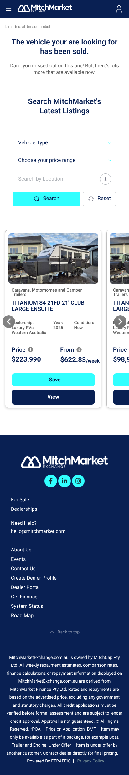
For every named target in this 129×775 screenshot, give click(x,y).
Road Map (22, 615)
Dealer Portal (25, 587)
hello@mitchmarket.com (38, 531)
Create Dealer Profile (34, 578)
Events (18, 559)
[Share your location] (105, 179)
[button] (53, 379)
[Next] (120, 321)
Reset (104, 198)
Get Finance (24, 597)
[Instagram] (78, 481)
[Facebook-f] (50, 481)
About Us (21, 550)
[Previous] (9, 321)
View (53, 397)
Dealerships (24, 509)
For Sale (20, 500)
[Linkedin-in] (64, 481)
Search (51, 198)
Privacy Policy (90, 761)
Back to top (69, 632)
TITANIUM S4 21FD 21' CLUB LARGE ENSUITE (48, 306)
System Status (27, 606)
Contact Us (23, 568)
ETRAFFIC (62, 761)
